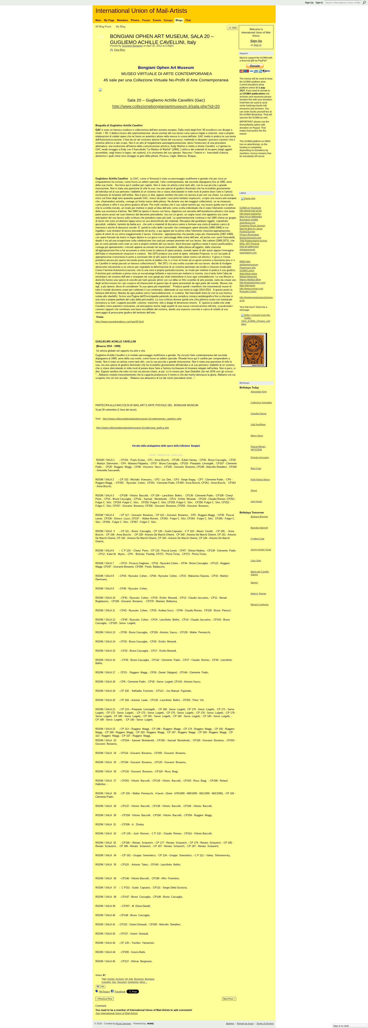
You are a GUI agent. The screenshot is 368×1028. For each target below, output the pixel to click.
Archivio (120, 979)
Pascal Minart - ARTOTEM (258, 448)
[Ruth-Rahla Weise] (244, 486)
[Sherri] (244, 497)
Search (364, 2)
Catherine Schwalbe (261, 402)
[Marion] (244, 589)
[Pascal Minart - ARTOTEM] (244, 453)
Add (234, 27)
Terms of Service (265, 1023)
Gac (114, 982)
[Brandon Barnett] (244, 534)
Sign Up (309, 2)
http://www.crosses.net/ (251, 288)
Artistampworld (247, 249)
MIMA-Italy (245, 261)
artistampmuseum (249, 264)
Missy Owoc (257, 435)
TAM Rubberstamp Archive (253, 240)
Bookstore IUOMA (249, 219)
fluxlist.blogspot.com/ (250, 237)
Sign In (319, 2)
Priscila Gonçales (260, 457)
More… (143, 982)
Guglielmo (133, 982)
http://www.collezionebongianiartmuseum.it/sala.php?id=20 (166, 106)
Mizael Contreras (260, 604)
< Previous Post (104, 999)
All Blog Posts (103, 26)
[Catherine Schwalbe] (244, 409)
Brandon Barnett (259, 527)
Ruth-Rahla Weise (260, 479)
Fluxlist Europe (247, 231)
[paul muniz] (244, 508)
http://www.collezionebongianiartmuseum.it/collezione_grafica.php (132, 427)
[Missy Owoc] (244, 442)
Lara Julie (256, 560)
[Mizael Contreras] (244, 611)
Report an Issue (245, 1023)
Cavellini (106, 982)
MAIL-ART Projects (249, 243)
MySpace (104, 991)
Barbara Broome (259, 516)
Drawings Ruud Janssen (252, 225)
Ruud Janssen (123, 1023)
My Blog (120, 26)
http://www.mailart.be (250, 213)
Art (126, 979)
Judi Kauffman (258, 424)
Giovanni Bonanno (132, 45)
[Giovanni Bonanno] (101, 44)
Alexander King (259, 391)
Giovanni (122, 982)
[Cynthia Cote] (244, 545)
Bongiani (149, 979)
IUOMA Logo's (247, 270)
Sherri (254, 490)
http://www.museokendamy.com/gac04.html (119, 321)
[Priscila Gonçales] (244, 464)
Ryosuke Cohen (248, 291)
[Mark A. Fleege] (244, 600)
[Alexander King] (244, 398)
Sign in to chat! (341, 1026)
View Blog (119, 49)
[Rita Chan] (244, 475)
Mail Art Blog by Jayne (251, 228)
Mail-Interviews (247, 285)
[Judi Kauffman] (244, 431)
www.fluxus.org (247, 222)
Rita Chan (256, 468)
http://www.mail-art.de (251, 210)
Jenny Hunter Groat (261, 549)
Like (102, 986)
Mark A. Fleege (258, 593)
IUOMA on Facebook (250, 208)
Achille (111, 979)
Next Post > (229, 999)
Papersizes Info (248, 267)
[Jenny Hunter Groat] (244, 556)
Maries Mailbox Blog (250, 279)
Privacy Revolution (249, 234)
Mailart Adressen (248, 276)
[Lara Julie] (244, 567)
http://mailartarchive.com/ (252, 282)
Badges (230, 1023)
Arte (131, 979)
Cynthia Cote (257, 538)
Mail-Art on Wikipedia (251, 216)
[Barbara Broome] (244, 523)
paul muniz (256, 501)
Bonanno (139, 979)
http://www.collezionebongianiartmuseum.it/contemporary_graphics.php (142, 418)
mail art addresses (249, 246)
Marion (254, 582)
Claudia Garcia (258, 413)
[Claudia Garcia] (244, 420)
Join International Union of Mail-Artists (116, 1013)
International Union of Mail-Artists (141, 10)
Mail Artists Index (248, 273)
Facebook (120, 991)
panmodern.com (248, 252)
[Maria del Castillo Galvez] (244, 578)
